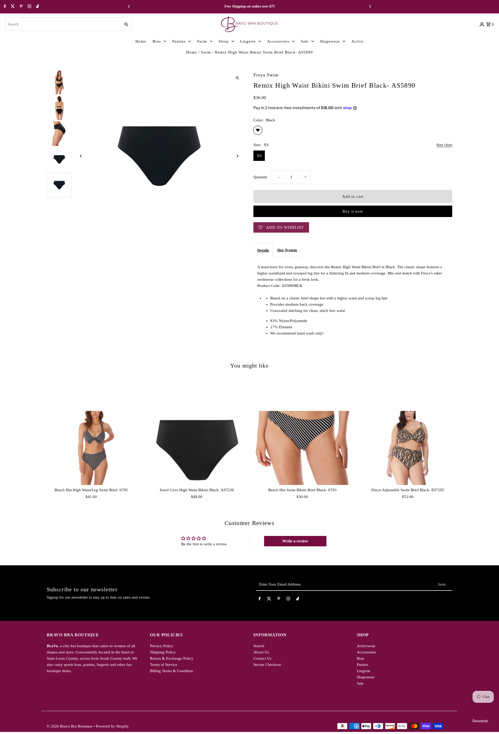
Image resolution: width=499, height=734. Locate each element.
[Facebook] (4, 7)
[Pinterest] (20, 7)
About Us (261, 652)
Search (258, 646)
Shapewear (366, 677)
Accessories (366, 652)
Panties (362, 665)
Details (263, 250)
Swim (206, 52)
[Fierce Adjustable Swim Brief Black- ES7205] (407, 448)
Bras (360, 658)
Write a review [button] (295, 541)
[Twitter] (12, 7)
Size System (287, 250)
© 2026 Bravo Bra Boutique (70, 726)
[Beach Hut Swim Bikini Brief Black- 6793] (302, 448)
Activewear (366, 646)
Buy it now (353, 211)
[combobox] (62, 24)
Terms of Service (163, 665)
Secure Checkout (267, 665)
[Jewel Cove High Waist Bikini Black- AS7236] (196, 448)
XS (259, 156)
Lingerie (363, 671)
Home (191, 52)
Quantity (260, 177)
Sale (360, 683)
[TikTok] (37, 7)
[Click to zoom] (237, 78)
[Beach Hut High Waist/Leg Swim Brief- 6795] (91, 448)
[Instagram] (28, 7)
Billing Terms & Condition (171, 671)
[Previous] (129, 6)
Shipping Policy (163, 652)
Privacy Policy (161, 646)
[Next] (370, 6)
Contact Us (262, 658)
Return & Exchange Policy (171, 658)
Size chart (444, 145)
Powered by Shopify (112, 726)
